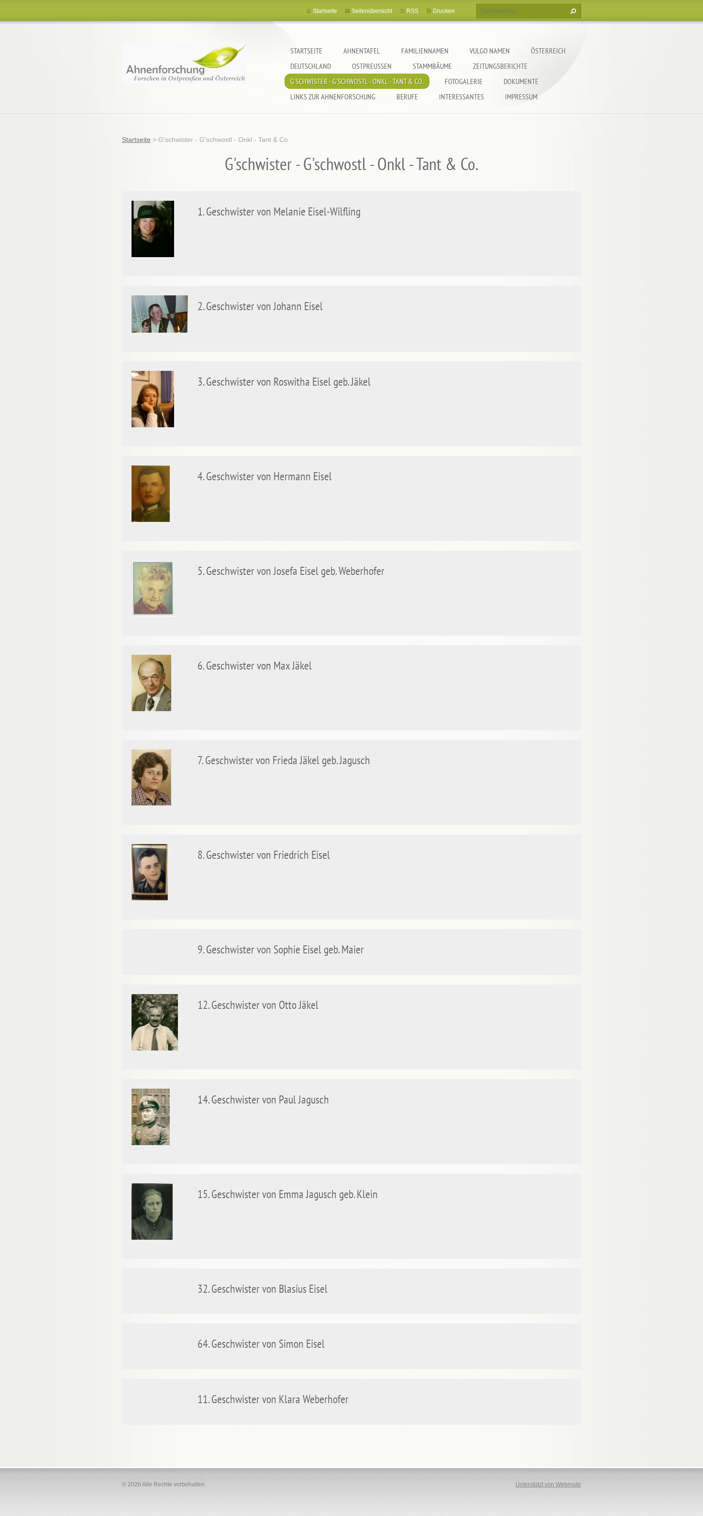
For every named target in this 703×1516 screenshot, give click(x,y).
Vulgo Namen (490, 50)
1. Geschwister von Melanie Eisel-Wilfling (279, 211)
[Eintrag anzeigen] (153, 228)
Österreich (548, 50)
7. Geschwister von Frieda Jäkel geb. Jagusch (284, 760)
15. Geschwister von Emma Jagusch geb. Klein (288, 1194)
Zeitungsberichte (500, 66)
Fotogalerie (464, 81)
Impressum (521, 96)
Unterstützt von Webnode (548, 1484)
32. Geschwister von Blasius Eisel (263, 1288)
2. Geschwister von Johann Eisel (260, 306)
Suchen (572, 11)
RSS (412, 11)
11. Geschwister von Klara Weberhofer (273, 1399)
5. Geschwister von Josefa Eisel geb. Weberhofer (291, 570)
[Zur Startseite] (184, 69)
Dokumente (521, 81)
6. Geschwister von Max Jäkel (255, 665)
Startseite (306, 50)
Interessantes (461, 96)
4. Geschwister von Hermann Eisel (265, 476)
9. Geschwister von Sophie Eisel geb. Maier (281, 949)
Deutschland (310, 66)
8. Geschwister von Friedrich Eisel (264, 854)
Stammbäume (432, 66)
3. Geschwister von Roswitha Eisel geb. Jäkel (284, 381)
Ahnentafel (361, 50)
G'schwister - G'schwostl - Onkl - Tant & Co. (357, 81)
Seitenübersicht (372, 11)
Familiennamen (425, 50)
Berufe (407, 96)
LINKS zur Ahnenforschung (332, 96)
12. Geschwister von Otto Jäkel (258, 1004)
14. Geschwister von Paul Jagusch (263, 1099)
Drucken (444, 11)
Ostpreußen (372, 66)
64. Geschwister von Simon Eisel (261, 1343)
